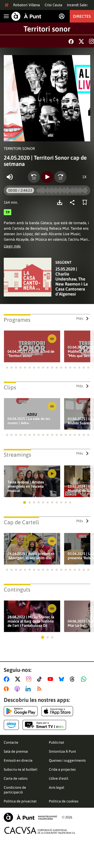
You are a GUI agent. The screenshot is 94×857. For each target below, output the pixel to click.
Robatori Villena (26, 5)
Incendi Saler (77, 5)
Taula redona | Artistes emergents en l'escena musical (26, 486)
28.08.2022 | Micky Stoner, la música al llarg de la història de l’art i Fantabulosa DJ (31, 621)
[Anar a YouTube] (51, 679)
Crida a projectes (62, 769)
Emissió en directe (18, 760)
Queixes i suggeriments (67, 760)
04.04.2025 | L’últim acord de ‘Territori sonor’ (31, 353)
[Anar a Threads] (73, 679)
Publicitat (56, 742)
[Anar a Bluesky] (62, 679)
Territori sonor (47, 29)
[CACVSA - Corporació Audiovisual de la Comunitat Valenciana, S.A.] (40, 830)
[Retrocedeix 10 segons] (34, 177)
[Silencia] (10, 177)
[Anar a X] (18, 679)
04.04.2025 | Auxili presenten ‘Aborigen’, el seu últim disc (31, 555)
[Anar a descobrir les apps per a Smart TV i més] (44, 725)
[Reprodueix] (47, 177)
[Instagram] (91, 41)
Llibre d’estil (58, 778)
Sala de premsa (16, 751)
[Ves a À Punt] (26, 16)
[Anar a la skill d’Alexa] (11, 725)
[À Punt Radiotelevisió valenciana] (30, 817)
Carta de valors (16, 778)
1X (84, 177)
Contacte (11, 742)
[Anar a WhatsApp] (84, 679)
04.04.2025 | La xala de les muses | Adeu (29, 421)
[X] (81, 41)
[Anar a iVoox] (7, 689)
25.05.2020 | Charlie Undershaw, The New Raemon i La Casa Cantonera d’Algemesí (71, 281)
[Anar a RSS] (40, 689)
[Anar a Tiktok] (40, 679)
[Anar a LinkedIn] (29, 689)
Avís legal (56, 787)
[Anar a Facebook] (7, 679)
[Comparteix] (73, 202)
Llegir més (12, 246)
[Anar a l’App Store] (57, 711)
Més (79, 318)
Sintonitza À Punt (62, 751)
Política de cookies (63, 801)
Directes (82, 16)
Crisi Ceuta (53, 5)
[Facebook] (71, 41)
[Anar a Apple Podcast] (18, 689)
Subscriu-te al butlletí (20, 769)
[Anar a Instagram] (29, 679)
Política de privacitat (20, 801)
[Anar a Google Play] (21, 711)
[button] (3, 368)
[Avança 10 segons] (60, 177)
